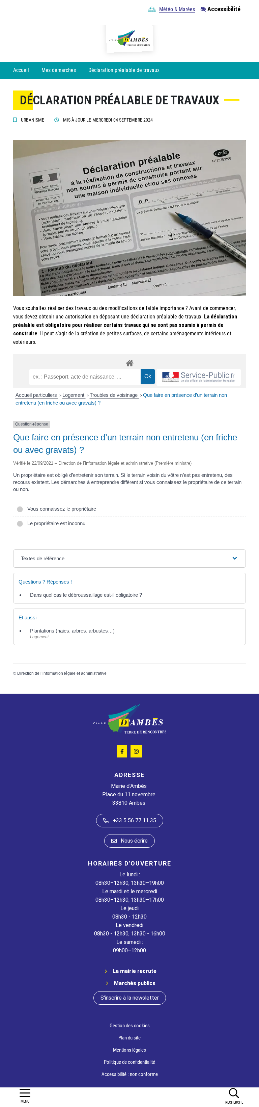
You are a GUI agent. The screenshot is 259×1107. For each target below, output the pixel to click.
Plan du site (129, 1038)
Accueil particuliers (37, 395)
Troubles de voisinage (114, 395)
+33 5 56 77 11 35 (134, 820)
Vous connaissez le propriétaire (60, 509)
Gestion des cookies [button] (130, 1026)
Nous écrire (134, 841)
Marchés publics (134, 983)
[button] (234, 1095)
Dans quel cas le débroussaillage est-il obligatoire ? (86, 595)
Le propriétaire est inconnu (55, 523)
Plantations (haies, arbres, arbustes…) (72, 631)
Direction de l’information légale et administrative (62, 673)
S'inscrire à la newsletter (129, 998)
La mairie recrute (134, 971)
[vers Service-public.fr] (198, 377)
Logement (74, 395)
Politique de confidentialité (129, 1062)
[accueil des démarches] (129, 362)
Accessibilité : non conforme (130, 1074)
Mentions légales (129, 1050)
